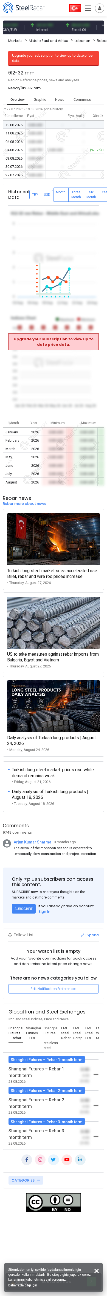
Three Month (76, 194)
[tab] (16, 1033)
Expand (92, 935)
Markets (15, 40)
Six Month (91, 194)
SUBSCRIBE (24, 908)
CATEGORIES (23, 1180)
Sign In (44, 911)
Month (61, 192)
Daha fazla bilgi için (22, 1285)
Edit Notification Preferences (54, 988)
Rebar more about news (24, 503)
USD (47, 195)
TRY (35, 195)
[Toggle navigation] (99, 8)
